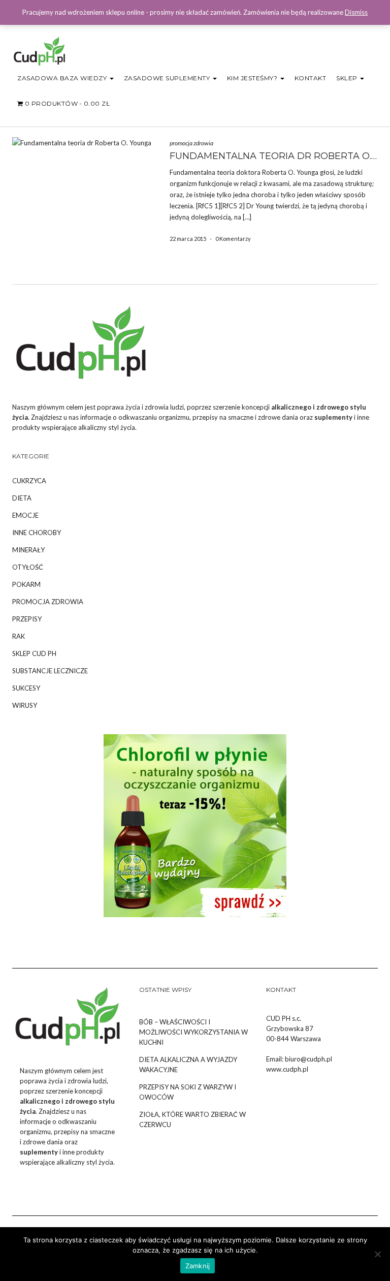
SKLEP (347, 78)
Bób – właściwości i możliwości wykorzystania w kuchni (193, 1032)
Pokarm (26, 584)
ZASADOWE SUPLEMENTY (168, 78)
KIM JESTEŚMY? (253, 78)
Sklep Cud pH (34, 653)
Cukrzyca (29, 481)
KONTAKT (311, 78)
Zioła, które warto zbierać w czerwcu (192, 1119)
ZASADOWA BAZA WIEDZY (63, 78)
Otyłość (27, 567)
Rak (18, 636)
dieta (21, 498)
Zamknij (197, 1266)
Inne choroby (36, 532)
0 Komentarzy (233, 238)
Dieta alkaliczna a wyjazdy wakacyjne (188, 1064)
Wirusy (24, 705)
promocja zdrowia (191, 143)
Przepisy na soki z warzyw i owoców (187, 1092)
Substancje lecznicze (50, 671)
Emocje (25, 515)
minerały (28, 550)
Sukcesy (26, 688)
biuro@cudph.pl (308, 1059)
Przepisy (27, 619)
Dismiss (356, 12)
